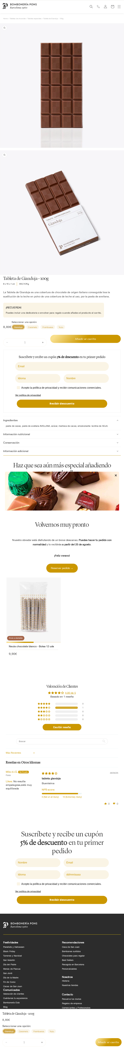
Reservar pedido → (62, 568)
